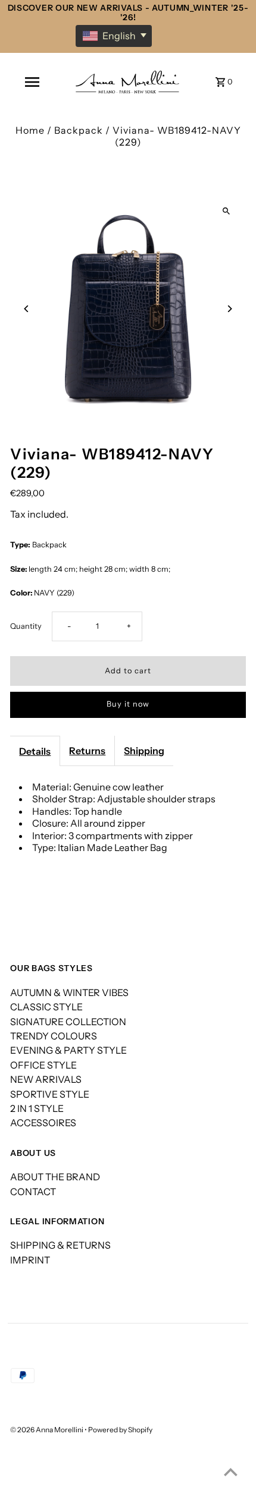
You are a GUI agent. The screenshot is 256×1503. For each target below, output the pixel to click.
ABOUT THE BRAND (55, 1177)
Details (35, 751)
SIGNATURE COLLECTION (68, 1022)
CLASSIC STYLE (46, 1007)
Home (30, 130)
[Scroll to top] (230, 1471)
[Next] (229, 308)
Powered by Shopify (120, 1429)
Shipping (144, 751)
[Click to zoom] (226, 210)
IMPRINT (30, 1260)
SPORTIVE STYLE (49, 1094)
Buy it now (128, 703)
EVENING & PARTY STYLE (68, 1050)
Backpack (78, 130)
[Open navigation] (32, 82)
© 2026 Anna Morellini (47, 1429)
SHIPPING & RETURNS (60, 1245)
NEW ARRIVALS (46, 1079)
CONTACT (33, 1192)
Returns (87, 751)
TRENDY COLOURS (53, 1036)
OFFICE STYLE (43, 1065)
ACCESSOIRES (43, 1123)
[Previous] (26, 308)
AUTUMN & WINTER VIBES (69, 992)
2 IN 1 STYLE (37, 1108)
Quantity (26, 626)
